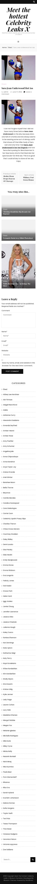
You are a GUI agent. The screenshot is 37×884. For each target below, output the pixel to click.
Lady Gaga (7, 699)
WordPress (29, 880)
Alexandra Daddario (11, 420)
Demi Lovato (8, 544)
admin (6, 92)
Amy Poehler (8, 441)
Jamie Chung (8, 606)
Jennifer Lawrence (10, 611)
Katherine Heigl (9, 653)
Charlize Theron (9, 524)
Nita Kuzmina (8, 767)
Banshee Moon (9, 482)
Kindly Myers (8, 679)
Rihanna (6, 782)
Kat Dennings (8, 643)
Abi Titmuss (7, 399)
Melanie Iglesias (9, 730)
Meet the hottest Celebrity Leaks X (18, 19)
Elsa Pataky (7, 549)
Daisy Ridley (8, 539)
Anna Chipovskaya (10, 456)
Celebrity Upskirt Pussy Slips (14, 518)
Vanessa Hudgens (10, 834)
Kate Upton (7, 648)
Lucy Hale (7, 710)
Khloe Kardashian (10, 668)
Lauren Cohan (8, 705)
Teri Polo (6, 818)
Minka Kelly (7, 751)
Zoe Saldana (8, 849)
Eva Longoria (8, 575)
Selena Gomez (9, 803)
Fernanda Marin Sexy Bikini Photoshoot (18, 238)
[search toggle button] (34, 2)
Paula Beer (7, 772)
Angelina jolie (8, 451)
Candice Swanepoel (11, 503)
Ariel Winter (8, 477)
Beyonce (6, 493)
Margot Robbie (9, 720)
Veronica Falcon (9, 839)
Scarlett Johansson (11, 798)
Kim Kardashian (9, 674)
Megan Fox (7, 725)
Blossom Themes (10, 880)
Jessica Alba (8, 617)
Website (5, 350)
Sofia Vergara (8, 808)
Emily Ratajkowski (10, 560)
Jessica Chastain (10, 622)
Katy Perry (7, 658)
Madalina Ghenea (10, 715)
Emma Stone (8, 565)
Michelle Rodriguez (10, 736)
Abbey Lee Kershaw (11, 394)
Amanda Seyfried (10, 425)
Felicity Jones (8, 580)
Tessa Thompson (10, 823)
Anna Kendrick (9, 462)
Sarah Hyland (8, 792)
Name (4, 331)
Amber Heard (8, 431)
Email (4, 341)
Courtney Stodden (10, 534)
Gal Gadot (7, 586)
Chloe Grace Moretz (11, 529)
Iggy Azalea (7, 601)
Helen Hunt (7, 596)
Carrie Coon (8, 513)
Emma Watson (9, 570)
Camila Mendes (9, 498)
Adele (5, 410)
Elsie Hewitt (7, 555)
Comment (6, 310)
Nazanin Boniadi (9, 756)
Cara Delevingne (10, 508)
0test (4, 84)
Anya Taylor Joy (9, 467)
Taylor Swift (8, 813)
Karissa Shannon (9, 637)
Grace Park (7, 591)
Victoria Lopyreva (10, 844)
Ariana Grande (9, 472)
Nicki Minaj (7, 761)
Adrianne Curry (9, 415)
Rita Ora (6, 787)
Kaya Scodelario (9, 663)
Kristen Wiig (7, 689)
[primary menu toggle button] (19, 41)
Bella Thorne (8, 487)
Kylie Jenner (8, 694)
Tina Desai (7, 829)
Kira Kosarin (8, 684)
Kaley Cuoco (8, 632)
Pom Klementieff (10, 777)
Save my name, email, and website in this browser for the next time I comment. (18, 364)
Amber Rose (8, 436)
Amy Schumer (8, 446)
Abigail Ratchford (10, 405)
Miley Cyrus (7, 746)
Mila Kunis (7, 741)
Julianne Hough (9, 627)
